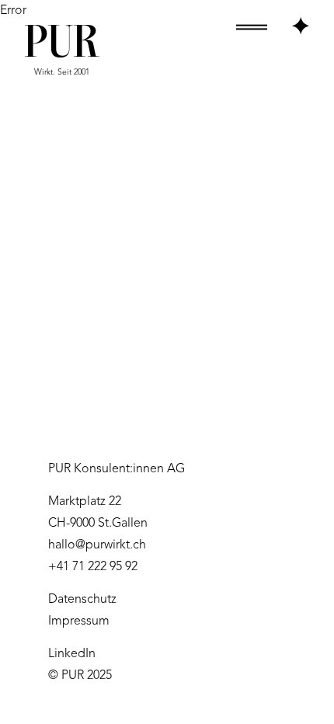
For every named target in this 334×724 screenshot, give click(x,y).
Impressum (79, 621)
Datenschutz (82, 599)
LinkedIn (72, 654)
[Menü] (272, 26)
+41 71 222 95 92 (92, 567)
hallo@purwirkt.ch (97, 545)
